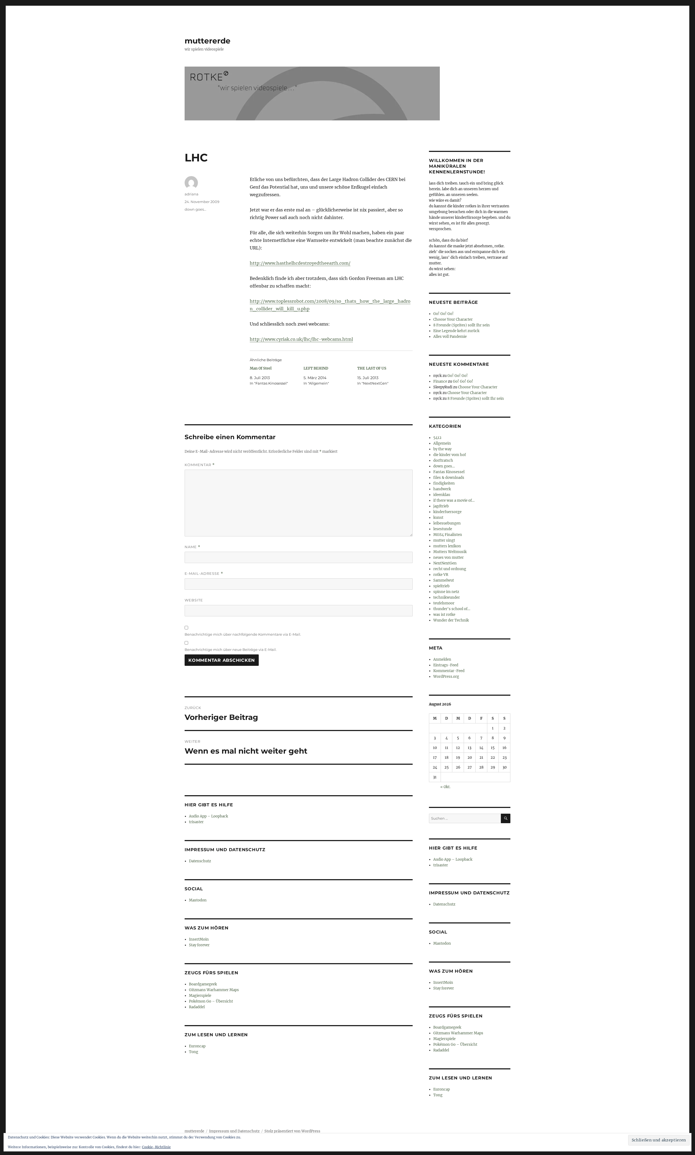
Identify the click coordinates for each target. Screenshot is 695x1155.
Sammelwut (443, 580)
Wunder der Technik (451, 620)
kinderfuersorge (447, 512)
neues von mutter (448, 557)
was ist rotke (444, 614)
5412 (437, 437)
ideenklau (441, 494)
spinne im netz (446, 591)
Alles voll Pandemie (450, 336)
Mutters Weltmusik (450, 552)
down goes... (195, 209)
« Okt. (445, 787)
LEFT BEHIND (316, 368)
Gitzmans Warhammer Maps (214, 990)
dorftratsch (443, 460)
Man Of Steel (260, 368)
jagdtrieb (441, 506)
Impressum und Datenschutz (234, 1131)
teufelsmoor (443, 603)
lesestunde (442, 529)
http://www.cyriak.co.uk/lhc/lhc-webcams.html (301, 339)
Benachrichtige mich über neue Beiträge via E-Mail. (231, 649)
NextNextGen (445, 563)
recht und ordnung (449, 569)
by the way (442, 449)
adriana (191, 194)
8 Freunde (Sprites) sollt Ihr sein (461, 325)
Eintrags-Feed (445, 665)
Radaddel (197, 1007)
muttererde (207, 40)
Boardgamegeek (203, 984)
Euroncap (197, 1046)
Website (194, 600)
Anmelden (442, 659)
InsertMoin (199, 939)
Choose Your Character (453, 319)
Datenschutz (200, 861)
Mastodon (198, 900)
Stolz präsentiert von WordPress (292, 1131)
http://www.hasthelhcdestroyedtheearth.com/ (300, 263)
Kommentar (200, 465)
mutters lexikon (447, 546)
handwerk (442, 489)
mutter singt (444, 540)
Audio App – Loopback (208, 816)
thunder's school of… (451, 609)
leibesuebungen (447, 523)
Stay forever (199, 945)
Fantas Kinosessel (449, 472)
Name (192, 547)
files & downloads (448, 477)
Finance (440, 381)
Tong (193, 1052)
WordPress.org (446, 676)
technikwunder (446, 597)
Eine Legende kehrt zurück (456, 331)
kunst (438, 517)
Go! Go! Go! (443, 313)
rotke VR (440, 574)
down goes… (444, 466)
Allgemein (442, 443)
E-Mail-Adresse (204, 573)
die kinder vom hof (449, 454)
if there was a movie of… (454, 500)
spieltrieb (441, 586)
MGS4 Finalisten (447, 534)
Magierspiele (200, 995)
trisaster (196, 822)
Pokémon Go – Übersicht (211, 1001)
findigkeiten (444, 483)
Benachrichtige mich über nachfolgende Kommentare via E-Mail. (243, 634)
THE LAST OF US (371, 368)
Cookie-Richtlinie (156, 1147)
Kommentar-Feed (449, 671)
